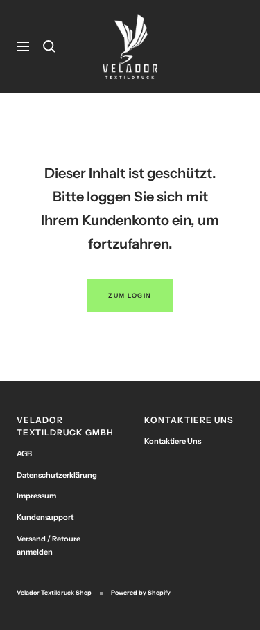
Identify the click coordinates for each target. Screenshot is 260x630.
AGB (24, 453)
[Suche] (49, 46)
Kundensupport (45, 517)
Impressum (36, 496)
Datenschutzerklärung (57, 475)
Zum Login (130, 295)
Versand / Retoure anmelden (48, 545)
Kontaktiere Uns (172, 441)
